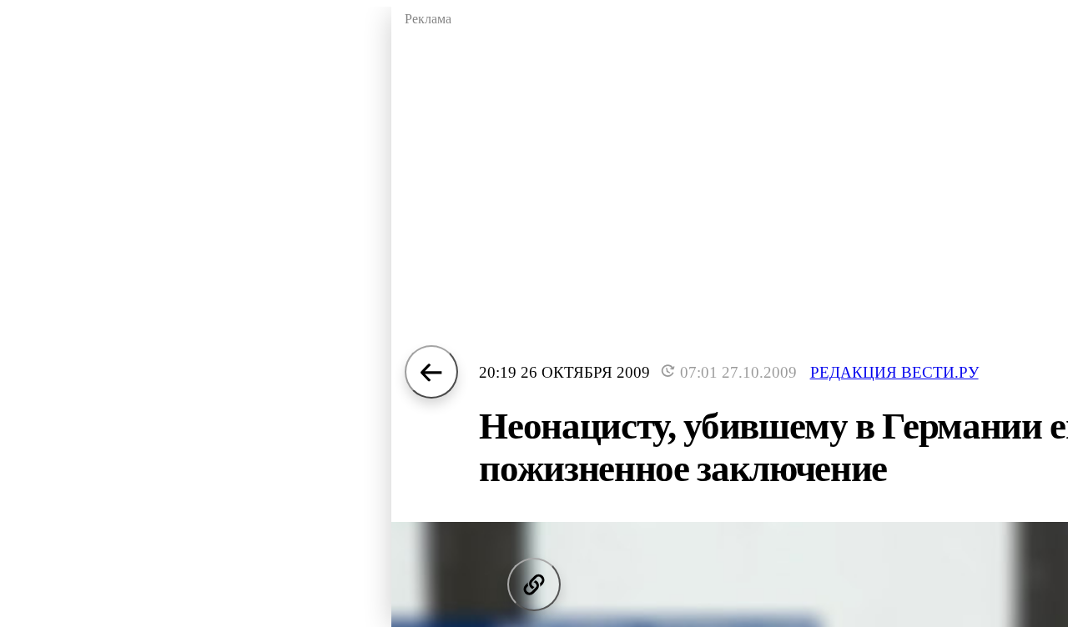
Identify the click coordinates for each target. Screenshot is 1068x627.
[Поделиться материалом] (534, 584)
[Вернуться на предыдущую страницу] (431, 372)
